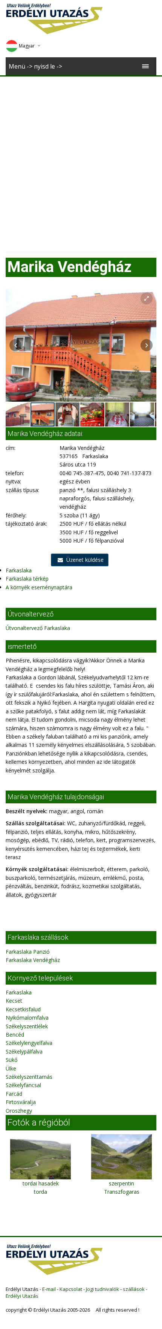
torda (40, 1191)
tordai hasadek (41, 1183)
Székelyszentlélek (27, 1026)
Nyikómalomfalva (27, 1017)
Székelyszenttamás (29, 1076)
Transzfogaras (121, 1191)
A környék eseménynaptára (39, 587)
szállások (134, 1289)
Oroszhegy (19, 1110)
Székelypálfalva (24, 1051)
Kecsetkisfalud (23, 1009)
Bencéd (15, 1034)
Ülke (11, 1068)
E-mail (49, 1289)
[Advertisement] (81, 161)
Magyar (27, 46)
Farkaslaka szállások (38, 937)
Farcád (14, 1093)
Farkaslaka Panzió (28, 951)
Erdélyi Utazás (22, 1295)
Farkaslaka (19, 570)
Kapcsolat (71, 1289)
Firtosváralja (21, 1102)
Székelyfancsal (23, 1085)
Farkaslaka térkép (27, 578)
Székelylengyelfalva (29, 1042)
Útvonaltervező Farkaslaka (38, 628)
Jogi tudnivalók (102, 1289)
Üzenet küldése (84, 559)
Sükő (11, 1059)
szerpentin (121, 1183)
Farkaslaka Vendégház (33, 959)
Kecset (14, 1000)
